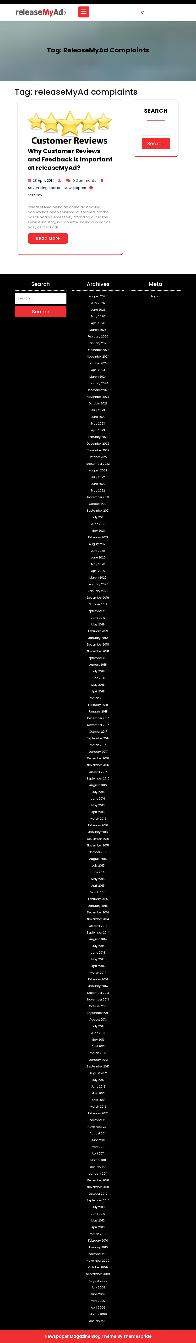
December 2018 (98, 644)
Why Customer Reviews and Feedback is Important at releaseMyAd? (70, 159)
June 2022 (98, 484)
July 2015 (98, 865)
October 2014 (98, 926)
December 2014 (98, 912)
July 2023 (98, 410)
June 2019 (98, 618)
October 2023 (98, 403)
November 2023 (98, 397)
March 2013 (98, 1053)
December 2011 (98, 1120)
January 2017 (98, 752)
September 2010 (98, 1200)
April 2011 (98, 1153)
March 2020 (98, 577)
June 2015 (98, 872)
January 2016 (98, 832)
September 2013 (98, 1013)
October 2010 (98, 1194)
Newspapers (75, 187)
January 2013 (98, 1060)
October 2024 (98, 363)
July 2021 (98, 517)
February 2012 (98, 1113)
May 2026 (98, 316)
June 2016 (98, 798)
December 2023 (98, 390)
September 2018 (98, 658)
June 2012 (98, 1086)
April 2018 (98, 691)
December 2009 (98, 1254)
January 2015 (98, 906)
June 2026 (98, 310)
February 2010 (98, 1240)
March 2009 (98, 1314)
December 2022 (98, 444)
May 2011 (98, 1147)
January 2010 (98, 1247)
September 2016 (98, 778)
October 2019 (98, 604)
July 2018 (98, 671)
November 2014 (98, 919)
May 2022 (98, 490)
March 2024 (98, 377)
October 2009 (98, 1267)
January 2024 (98, 383)
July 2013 (98, 1026)
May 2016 (98, 805)
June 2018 (98, 678)
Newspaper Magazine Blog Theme (80, 1336)
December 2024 (98, 350)
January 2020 (98, 591)
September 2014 (98, 932)
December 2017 (98, 718)
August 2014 (98, 939)
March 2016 (98, 819)
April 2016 (98, 812)
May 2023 (98, 423)
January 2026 (98, 343)
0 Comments (84, 180)
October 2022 (98, 457)
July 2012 (98, 1080)
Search (156, 111)
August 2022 (98, 470)
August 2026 (98, 296)
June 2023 (98, 417)
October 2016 (98, 772)
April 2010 (98, 1227)
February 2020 (98, 584)
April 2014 (98, 966)
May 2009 (98, 1301)
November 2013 (98, 999)
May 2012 (98, 1093)
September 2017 (98, 738)
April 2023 (98, 430)
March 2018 (98, 698)
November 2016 (98, 765)
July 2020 (98, 551)
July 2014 (98, 946)
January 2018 (98, 711)
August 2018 (98, 665)
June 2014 (98, 953)
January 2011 (98, 1174)
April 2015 (98, 886)
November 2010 (98, 1187)
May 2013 (98, 1040)
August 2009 (98, 1281)
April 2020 (98, 571)
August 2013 (98, 1019)
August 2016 (98, 785)
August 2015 (98, 859)
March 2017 (98, 745)
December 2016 (98, 758)
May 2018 (98, 685)
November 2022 (98, 450)
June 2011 (98, 1140)
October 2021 (98, 504)
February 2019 (98, 631)
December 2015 (98, 839)
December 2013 (98, 993)
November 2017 (98, 725)
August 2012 (98, 1073)
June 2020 (98, 557)
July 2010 (98, 1207)
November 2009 (98, 1261)
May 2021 (98, 531)
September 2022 (98, 464)
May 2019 (98, 624)
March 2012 (98, 1107)
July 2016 (98, 792)
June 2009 (98, 1294)
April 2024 (98, 370)
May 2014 (98, 959)
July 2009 (98, 1287)
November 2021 (98, 497)
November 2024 (98, 356)
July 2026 (98, 303)
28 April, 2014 (43, 180)
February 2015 (98, 899)
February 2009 (98, 1321)
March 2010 (98, 1234)
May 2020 (98, 564)
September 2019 (98, 611)
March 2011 (98, 1160)
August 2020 (98, 544)
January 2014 (98, 986)
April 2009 (98, 1307)
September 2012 (98, 1066)
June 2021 (98, 524)
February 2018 (98, 705)
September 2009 (98, 1274)
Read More (48, 238)
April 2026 (98, 323)
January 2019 (98, 638)
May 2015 (98, 879)
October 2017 (98, 732)
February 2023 (98, 437)
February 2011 (98, 1167)
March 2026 (98, 330)
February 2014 (98, 979)
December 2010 (98, 1180)
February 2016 (98, 825)
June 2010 (98, 1214)
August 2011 (98, 1133)
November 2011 (98, 1127)
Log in (155, 296)
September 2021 (98, 510)
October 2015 (98, 852)
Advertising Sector (44, 187)
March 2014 (98, 973)
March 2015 (98, 892)
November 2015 (98, 845)
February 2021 (98, 537)
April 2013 (98, 1046)
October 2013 (98, 1006)
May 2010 (98, 1220)
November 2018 (98, 651)
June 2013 (98, 1033)
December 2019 (98, 598)
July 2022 (98, 477)
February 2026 (98, 336)
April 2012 (98, 1100)
